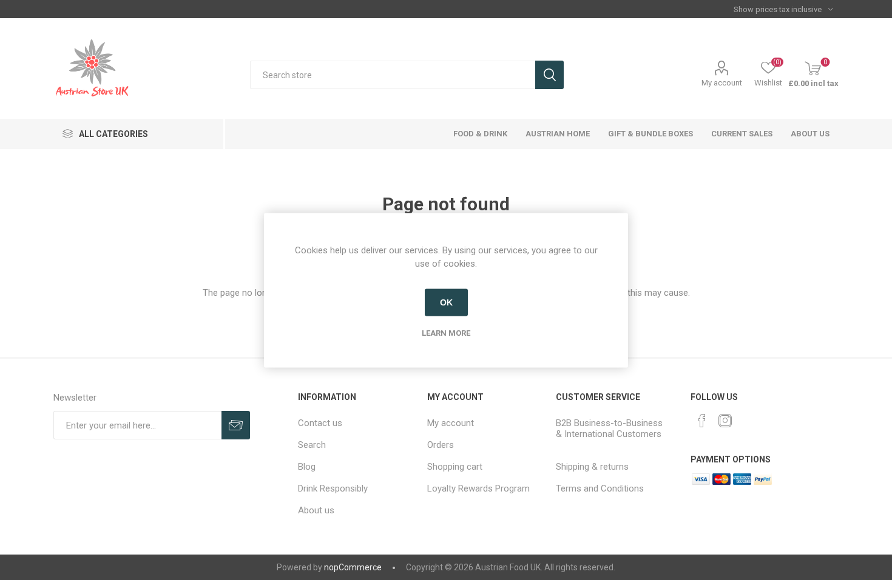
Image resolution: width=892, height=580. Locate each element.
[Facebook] (702, 420)
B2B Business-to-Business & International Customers (609, 428)
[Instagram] (725, 420)
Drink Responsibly (333, 488)
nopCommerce (353, 567)
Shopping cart (454, 466)
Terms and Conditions (600, 488)
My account (721, 82)
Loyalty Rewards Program (478, 488)
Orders (440, 444)
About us (316, 510)
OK (446, 302)
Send (235, 425)
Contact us (320, 423)
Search (549, 75)
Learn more (446, 332)
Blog (307, 466)
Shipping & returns (592, 466)
